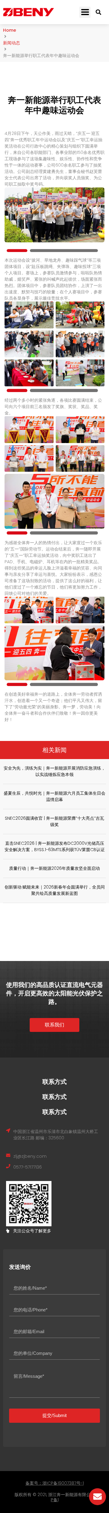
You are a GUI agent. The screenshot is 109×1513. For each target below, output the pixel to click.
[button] (85, 12)
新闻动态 (11, 43)
